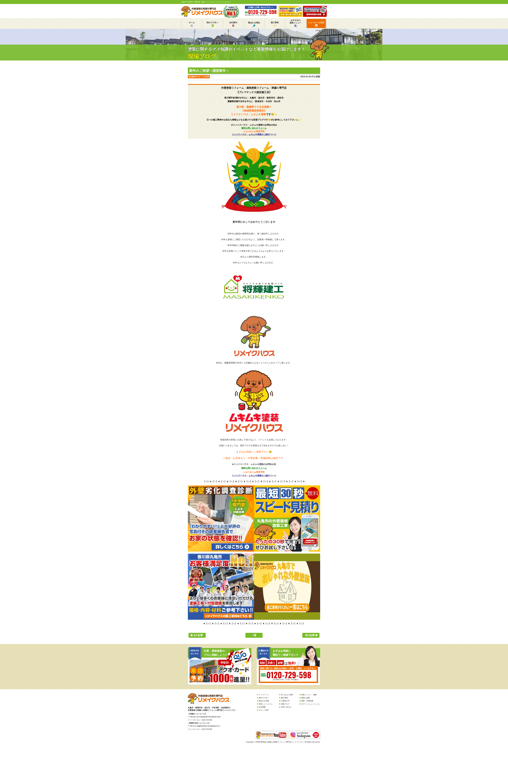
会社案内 (233, 22)
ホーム (192, 22)
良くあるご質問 (287, 695)
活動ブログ (285, 704)
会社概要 (262, 707)
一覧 (254, 635)
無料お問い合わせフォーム (254, 128)
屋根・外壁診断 (307, 701)
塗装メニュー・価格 (309, 695)
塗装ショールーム (266, 704)
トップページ (264, 695)
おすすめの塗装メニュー (295, 21)
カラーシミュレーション (310, 704)
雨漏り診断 (305, 698)
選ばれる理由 (254, 22)
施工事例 (275, 22)
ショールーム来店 (316, 22)
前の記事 (310, 635)
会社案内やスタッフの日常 (199, 77)
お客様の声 (285, 701)
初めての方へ (212, 22)
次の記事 (198, 635)
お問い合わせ (286, 707)
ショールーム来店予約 (254, 131)
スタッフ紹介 (264, 710)
